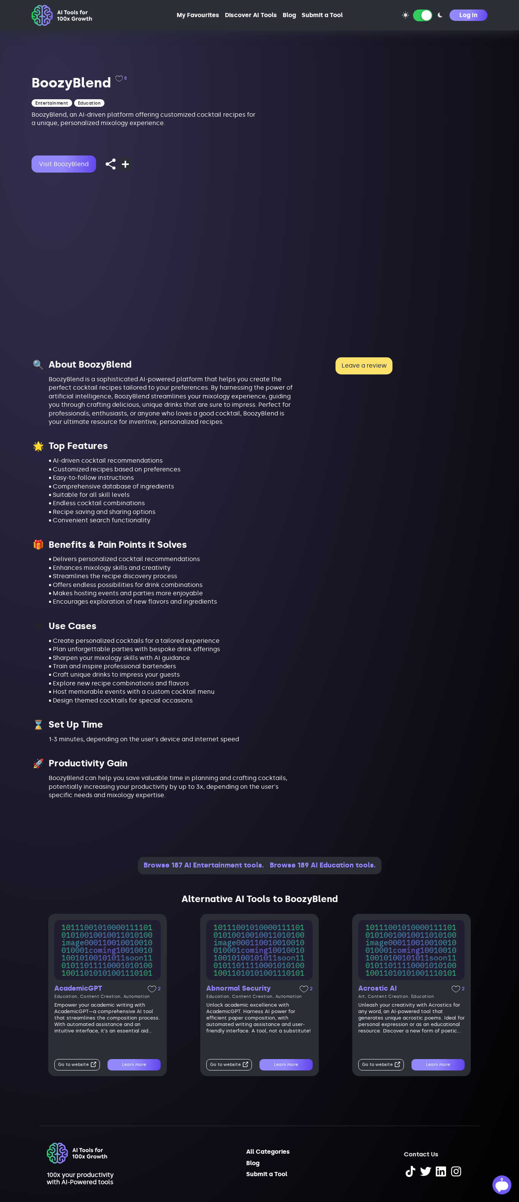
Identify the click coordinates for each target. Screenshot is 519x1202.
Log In (468, 15)
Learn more (134, 1064)
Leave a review (364, 365)
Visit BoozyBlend (64, 164)
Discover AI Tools (251, 15)
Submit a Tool (322, 15)
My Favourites (198, 15)
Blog (289, 15)
